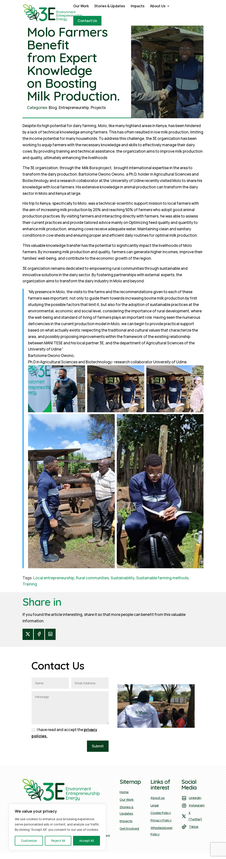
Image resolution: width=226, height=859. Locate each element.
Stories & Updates (109, 6)
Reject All (58, 840)
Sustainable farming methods (162, 577)
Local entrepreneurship (53, 577)
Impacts (138, 6)
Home (124, 792)
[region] (57, 827)
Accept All (86, 840)
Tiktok (193, 826)
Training (30, 584)
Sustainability (122, 577)
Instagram (197, 805)
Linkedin (195, 797)
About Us (158, 6)
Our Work (81, 6)
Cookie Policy (161, 812)
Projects (98, 107)
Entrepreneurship (74, 107)
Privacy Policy (161, 820)
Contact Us (87, 20)
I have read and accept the (64, 733)
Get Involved (129, 828)
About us (158, 797)
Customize (29, 840)
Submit (98, 746)
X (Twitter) (195, 815)
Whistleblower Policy (162, 830)
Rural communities (92, 577)
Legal (155, 805)
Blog (53, 107)
